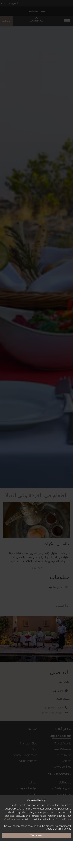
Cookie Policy (63, 819)
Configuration (11, 819)
